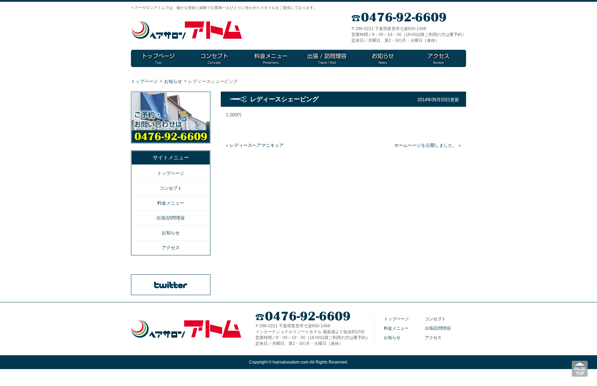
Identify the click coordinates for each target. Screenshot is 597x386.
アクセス (171, 247)
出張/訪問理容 (171, 217)
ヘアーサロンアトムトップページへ (187, 30)
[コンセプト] (215, 58)
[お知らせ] (383, 58)
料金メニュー (170, 203)
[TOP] (159, 58)
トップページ (144, 81)
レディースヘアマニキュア (257, 145)
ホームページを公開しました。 (425, 145)
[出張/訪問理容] (327, 58)
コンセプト (171, 188)
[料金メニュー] (271, 58)
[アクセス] (438, 58)
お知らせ (173, 81)
